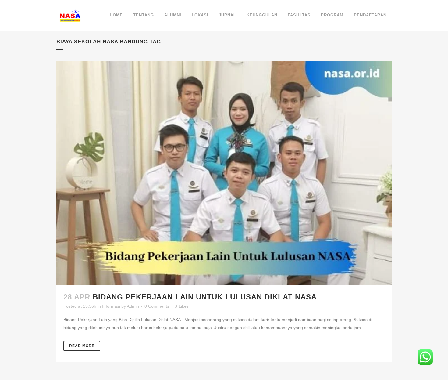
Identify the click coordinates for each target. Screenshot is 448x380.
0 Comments (156, 306)
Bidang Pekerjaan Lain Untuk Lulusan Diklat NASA (205, 297)
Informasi (111, 306)
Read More (81, 346)
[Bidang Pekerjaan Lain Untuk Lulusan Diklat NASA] (224, 173)
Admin (133, 306)
